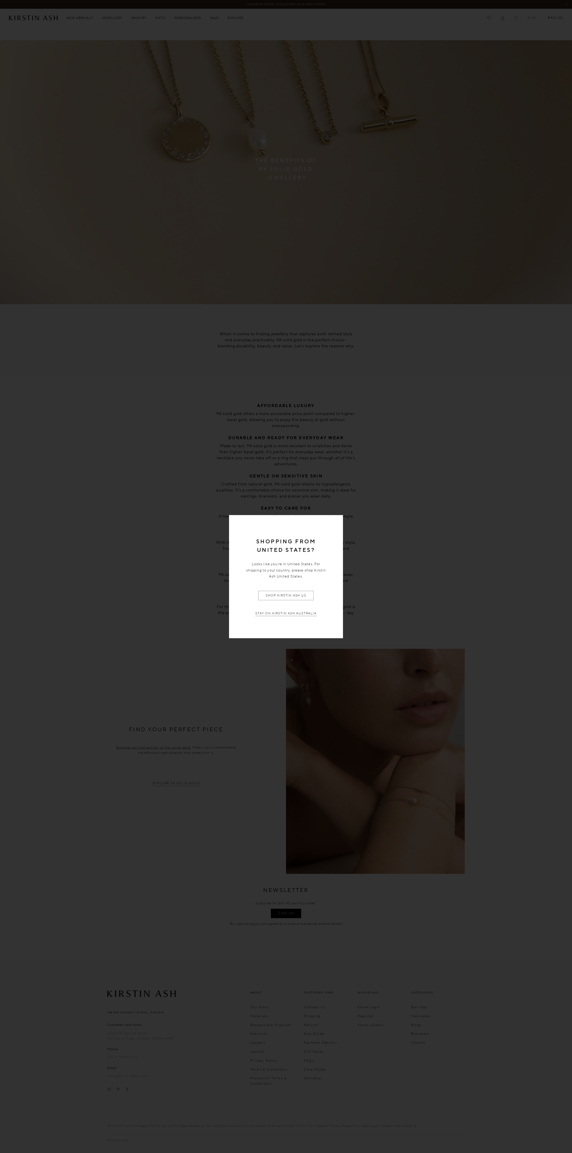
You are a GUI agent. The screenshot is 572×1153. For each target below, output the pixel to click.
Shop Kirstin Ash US (286, 595)
